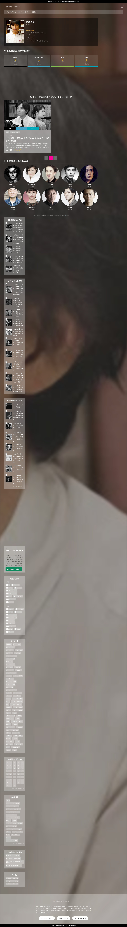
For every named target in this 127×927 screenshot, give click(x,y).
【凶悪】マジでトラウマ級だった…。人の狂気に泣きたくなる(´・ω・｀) (18, 343)
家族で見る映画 (11, 716)
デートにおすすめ (11, 673)
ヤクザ (8, 698)
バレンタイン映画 (11, 681)
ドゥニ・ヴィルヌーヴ (11, 840)
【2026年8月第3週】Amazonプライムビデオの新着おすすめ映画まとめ (18, 437)
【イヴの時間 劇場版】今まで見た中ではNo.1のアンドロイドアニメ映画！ (18, 354)
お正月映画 (19, 650)
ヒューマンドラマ (15, 132)
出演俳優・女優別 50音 (14, 759)
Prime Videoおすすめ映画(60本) (15, 862)
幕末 (18, 718)
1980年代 (15, 878)
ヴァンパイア (10, 650)
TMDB (43, 215)
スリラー (19, 670)
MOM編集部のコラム (14, 400)
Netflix (9, 128)
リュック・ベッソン (11, 829)
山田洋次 (8, 820)
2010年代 (8, 884)
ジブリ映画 (10, 667)
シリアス (18, 667)
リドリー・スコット (11, 814)
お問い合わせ (62, 918)
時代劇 (18, 629)
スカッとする (10, 670)
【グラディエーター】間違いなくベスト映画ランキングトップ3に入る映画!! (18, 366)
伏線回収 (20, 701)
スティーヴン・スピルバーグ (13, 809)
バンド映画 (10, 687)
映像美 (8, 724)
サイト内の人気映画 (15, 281)
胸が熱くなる (19, 744)
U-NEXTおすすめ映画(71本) (14, 865)
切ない (19, 704)
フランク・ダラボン (11, 823)
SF (8, 585)
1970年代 (8, 878)
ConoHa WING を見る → (14, 569)
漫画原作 (9, 735)
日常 (21, 721)
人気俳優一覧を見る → (18, 788)
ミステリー (17, 696)
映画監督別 (14, 797)
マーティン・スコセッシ (12, 806)
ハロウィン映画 (11, 684)
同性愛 (8, 710)
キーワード (14, 641)
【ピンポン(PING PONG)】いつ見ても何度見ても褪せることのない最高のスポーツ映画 (18, 227)
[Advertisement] (51, 82)
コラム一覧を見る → (18, 486)
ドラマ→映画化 (18, 676)
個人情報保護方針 (79, 918)
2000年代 (15, 881)
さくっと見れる (11, 664)
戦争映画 (15, 721)
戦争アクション (11, 599)
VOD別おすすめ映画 (15, 852)
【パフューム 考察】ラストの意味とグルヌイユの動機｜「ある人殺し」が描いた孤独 (18, 378)
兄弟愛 (13, 704)
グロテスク (10, 661)
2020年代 (15, 884)
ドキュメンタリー (12, 590)
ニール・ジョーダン (17, 832)
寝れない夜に (10, 718)
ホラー (9, 596)
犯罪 (21, 735)
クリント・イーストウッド (12, 803)
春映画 (15, 724)
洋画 (8, 582)
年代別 (14, 875)
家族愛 (19, 716)
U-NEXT (33, 128)
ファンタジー (18, 693)
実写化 (8, 713)
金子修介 (8, 837)
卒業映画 (9, 707)
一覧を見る (15, 64)
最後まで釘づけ (11, 727)
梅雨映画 (20, 727)
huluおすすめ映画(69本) (14, 855)
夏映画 (20, 710)
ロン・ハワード (15, 834)
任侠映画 (10, 629)
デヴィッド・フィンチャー (12, 812)
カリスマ (18, 653)
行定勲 (19, 829)
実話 (15, 713)
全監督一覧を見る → (18, 843)
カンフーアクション (12, 656)
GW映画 (9, 644)
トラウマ (9, 676)
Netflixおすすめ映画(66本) (14, 858)
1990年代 (8, 881)
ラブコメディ (11, 620)
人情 (14, 701)
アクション (16, 585)
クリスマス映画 (11, 658)
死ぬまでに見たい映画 (12, 730)
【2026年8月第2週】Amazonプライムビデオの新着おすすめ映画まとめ (18, 458)
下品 (8, 701)
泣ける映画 (16, 733)
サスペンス (19, 587)
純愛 (18, 741)
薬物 (8, 747)
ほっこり (9, 696)
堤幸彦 (14, 820)
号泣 (21, 707)
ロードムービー (12, 626)
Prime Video (21, 128)
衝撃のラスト (16, 747)
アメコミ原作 (17, 644)
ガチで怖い (10, 653)
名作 (15, 710)
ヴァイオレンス (11, 647)
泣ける (8, 733)
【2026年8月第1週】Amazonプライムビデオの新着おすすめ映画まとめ (18, 479)
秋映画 (15, 738)
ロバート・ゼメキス (11, 826)
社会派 (8, 738)
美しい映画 (10, 744)
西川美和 (20, 823)
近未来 (8, 750)
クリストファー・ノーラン (12, 817)
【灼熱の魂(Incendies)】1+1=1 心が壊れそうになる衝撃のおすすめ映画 (18, 302)
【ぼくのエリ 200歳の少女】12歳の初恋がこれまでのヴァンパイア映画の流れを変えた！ (18, 239)
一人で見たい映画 (18, 698)
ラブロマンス (19, 596)
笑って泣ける (10, 741)
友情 (16, 707)
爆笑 (16, 735)
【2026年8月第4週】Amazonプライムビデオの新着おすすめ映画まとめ (18, 416)
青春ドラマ (10, 602)
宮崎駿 (8, 800)
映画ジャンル (14, 579)
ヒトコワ (9, 693)
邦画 (7, 132)
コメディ (10, 587)
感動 (8, 721)
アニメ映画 (20, 609)
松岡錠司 (8, 832)
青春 (15, 750)
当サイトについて (46, 918)
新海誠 (8, 834)
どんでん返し (10, 678)
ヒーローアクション (12, 690)
